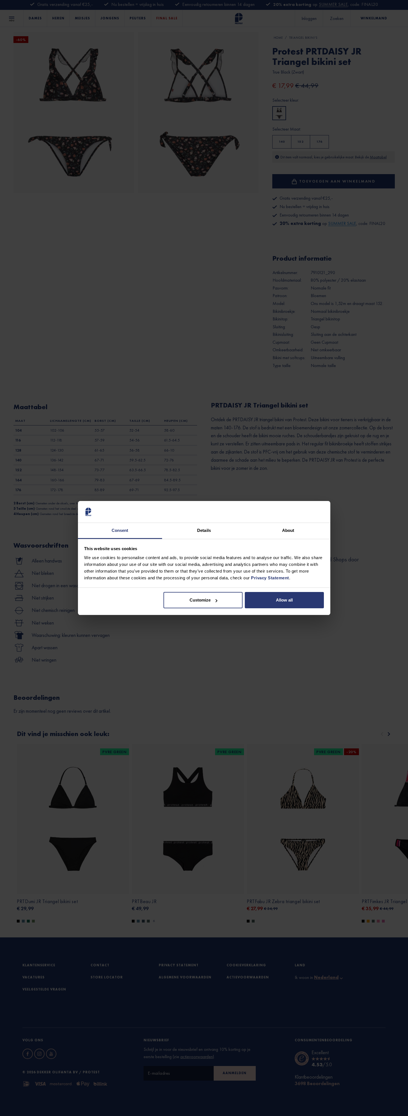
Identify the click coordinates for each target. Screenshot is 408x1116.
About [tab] (288, 530)
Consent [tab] (120, 530)
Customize (200, 600)
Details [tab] (204, 530)
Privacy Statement (270, 577)
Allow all (284, 600)
